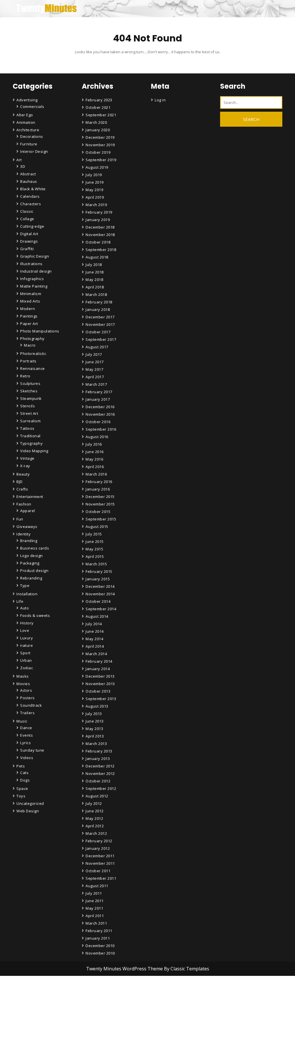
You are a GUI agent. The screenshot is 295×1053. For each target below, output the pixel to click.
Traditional (30, 435)
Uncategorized (30, 803)
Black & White (33, 188)
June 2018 (95, 272)
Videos (26, 757)
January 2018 (98, 309)
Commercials (32, 106)
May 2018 (94, 279)
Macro (30, 345)
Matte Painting (33, 286)
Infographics (32, 278)
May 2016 (94, 459)
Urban (26, 660)
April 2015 (95, 556)
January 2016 (98, 489)
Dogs (25, 780)
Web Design (27, 810)
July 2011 (94, 893)
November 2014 (100, 593)
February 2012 (99, 840)
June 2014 (95, 631)
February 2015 (99, 571)
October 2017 (98, 331)
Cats (24, 772)
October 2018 (98, 242)
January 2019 (98, 219)
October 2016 (98, 421)
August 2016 (97, 436)
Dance (26, 727)
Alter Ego (24, 114)
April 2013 (95, 736)
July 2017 (94, 354)
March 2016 (96, 474)
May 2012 (94, 818)
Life (19, 601)
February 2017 (99, 391)
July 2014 (94, 623)
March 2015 (96, 564)
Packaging (29, 563)
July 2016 (94, 444)
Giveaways (26, 526)
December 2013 (100, 676)
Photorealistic (33, 353)
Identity (23, 534)
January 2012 (98, 848)
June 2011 (95, 900)
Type (24, 585)
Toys (20, 796)
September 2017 (101, 339)
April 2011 (95, 915)
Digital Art (29, 233)
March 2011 (96, 923)
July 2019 (94, 174)
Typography (31, 443)
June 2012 (95, 810)
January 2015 (98, 578)
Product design (34, 570)
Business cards (34, 548)
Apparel (27, 510)
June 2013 (95, 721)
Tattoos (27, 428)
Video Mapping (34, 450)
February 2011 (99, 930)
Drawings (29, 241)
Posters (27, 697)
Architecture (27, 129)
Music (21, 721)
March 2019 (96, 204)
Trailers (27, 712)
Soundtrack (31, 705)
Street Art (29, 413)
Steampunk (31, 398)
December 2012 (100, 766)
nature (26, 645)
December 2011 (100, 855)
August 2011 (97, 885)
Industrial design (36, 271)
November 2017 (100, 324)
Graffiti (27, 248)
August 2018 (97, 257)
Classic (26, 211)
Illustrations (31, 263)
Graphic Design (34, 256)
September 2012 (101, 788)
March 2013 (96, 743)
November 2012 (100, 773)
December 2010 (100, 945)
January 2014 (98, 668)
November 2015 (100, 504)
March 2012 (96, 833)
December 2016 (100, 406)
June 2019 (95, 182)
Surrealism (30, 420)
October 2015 (98, 511)
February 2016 (99, 481)
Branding (28, 540)
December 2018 (100, 227)
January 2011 (98, 938)
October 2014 (98, 601)
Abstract (28, 173)
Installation (26, 593)
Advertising (27, 99)
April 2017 (95, 376)
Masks (22, 676)
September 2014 (101, 608)
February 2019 (99, 212)
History (27, 623)
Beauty (23, 474)
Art (19, 159)
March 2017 (96, 384)
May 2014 (94, 638)
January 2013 (98, 758)
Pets (20, 766)
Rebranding (31, 578)
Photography (32, 338)
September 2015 (101, 519)
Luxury (26, 637)
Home (92, 1040)
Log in (160, 99)
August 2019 (97, 167)
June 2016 (95, 451)
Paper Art (29, 323)
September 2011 (101, 878)
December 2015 (100, 496)
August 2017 (97, 346)
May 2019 (94, 189)
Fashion (23, 504)
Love (24, 630)
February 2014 (99, 661)
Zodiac (26, 667)
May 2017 (94, 369)
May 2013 (94, 728)
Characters (30, 203)
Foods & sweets (35, 615)
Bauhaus (28, 181)
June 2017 (95, 361)
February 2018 (99, 302)
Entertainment (29, 496)
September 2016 (101, 429)
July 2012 (94, 803)
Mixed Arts (30, 301)
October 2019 (98, 152)
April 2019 (95, 197)
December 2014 (100, 586)
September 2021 (101, 114)
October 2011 (98, 870)
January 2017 (98, 399)
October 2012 (98, 781)
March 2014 (96, 653)
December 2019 (100, 137)
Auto (24, 608)
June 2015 (95, 541)
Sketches (28, 391)
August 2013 (97, 706)
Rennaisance (32, 368)
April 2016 (95, 466)
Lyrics (25, 742)
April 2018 (95, 287)
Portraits (28, 361)
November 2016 (100, 414)
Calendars (30, 196)
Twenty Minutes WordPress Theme (125, 968)
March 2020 (96, 122)
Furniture (28, 144)
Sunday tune (32, 750)
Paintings (29, 316)
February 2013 (99, 751)
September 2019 (101, 159)
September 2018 (101, 249)
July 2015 (94, 534)
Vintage (27, 458)
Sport (25, 652)
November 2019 (100, 144)
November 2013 (100, 683)
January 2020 (98, 129)
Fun (19, 519)
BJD (19, 481)
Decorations (31, 136)
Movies (23, 683)
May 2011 (94, 908)
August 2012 (97, 796)
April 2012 (95, 825)
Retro (25, 376)
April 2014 (95, 646)
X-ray (25, 465)
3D (22, 166)
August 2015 (97, 526)
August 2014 (97, 616)
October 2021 (98, 107)
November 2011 (100, 863)
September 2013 (101, 698)
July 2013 (94, 713)
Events (26, 735)
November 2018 (100, 234)
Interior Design (34, 151)
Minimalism (30, 293)
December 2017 (100, 317)
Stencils (27, 405)
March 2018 (96, 294)
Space (22, 788)
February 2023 (99, 99)
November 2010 (100, 953)
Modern (27, 308)
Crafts (22, 489)
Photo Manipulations (39, 331)
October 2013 (98, 691)
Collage (27, 218)
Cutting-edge (32, 226)
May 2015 (94, 549)
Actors (26, 690)
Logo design (31, 555)
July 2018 (94, 264)
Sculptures (30, 383)
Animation (25, 122)
